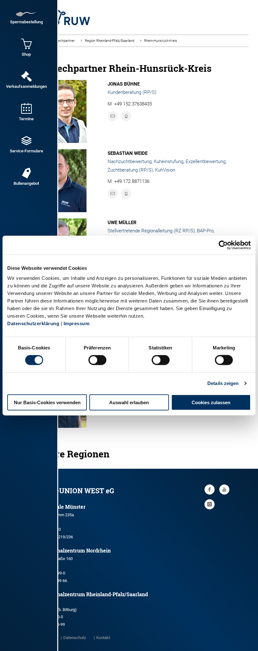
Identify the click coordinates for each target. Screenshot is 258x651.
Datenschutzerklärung (33, 323)
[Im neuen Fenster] (210, 489)
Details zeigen (222, 383)
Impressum (77, 323)
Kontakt (103, 637)
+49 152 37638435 (133, 104)
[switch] (97, 360)
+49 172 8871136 (131, 181)
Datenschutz (74, 637)
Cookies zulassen (211, 402)
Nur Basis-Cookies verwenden (47, 402)
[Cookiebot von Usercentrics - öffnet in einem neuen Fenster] (223, 245)
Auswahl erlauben (129, 402)
